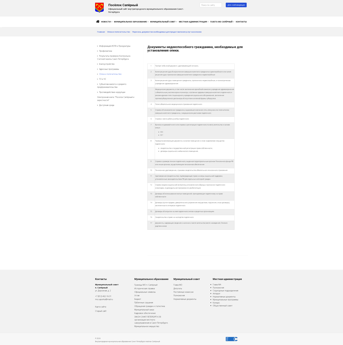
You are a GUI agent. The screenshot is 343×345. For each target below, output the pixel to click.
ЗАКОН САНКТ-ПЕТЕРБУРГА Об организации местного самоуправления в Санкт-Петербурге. (151, 319)
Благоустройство (107, 64)
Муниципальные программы (225, 299)
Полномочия (179, 295)
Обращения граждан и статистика (149, 306)
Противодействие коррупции (112, 92)
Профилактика (105, 51)
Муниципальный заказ (144, 309)
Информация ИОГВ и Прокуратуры (114, 46)
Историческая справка (144, 288)
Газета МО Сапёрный (221, 21)
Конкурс (216, 302)
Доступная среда (106, 105)
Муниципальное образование (130, 21)
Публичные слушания (143, 302)
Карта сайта (100, 306)
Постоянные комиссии (183, 292)
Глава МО (178, 285)
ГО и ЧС (102, 79)
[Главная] (97, 21)
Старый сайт (101, 311)
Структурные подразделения (225, 290)
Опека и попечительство (118, 32)
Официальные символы (145, 292)
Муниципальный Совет (163, 21)
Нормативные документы (185, 299)
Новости (106, 21)
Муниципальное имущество (146, 326)
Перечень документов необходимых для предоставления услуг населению (167, 32)
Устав (136, 295)
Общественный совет (222, 305)
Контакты (241, 21)
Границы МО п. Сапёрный (145, 285)
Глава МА (217, 284)
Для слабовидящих (236, 5)
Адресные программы (109, 69)
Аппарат (216, 293)
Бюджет (137, 299)
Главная (101, 32)
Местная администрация (193, 21)
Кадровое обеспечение (145, 313)
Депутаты (178, 288)
